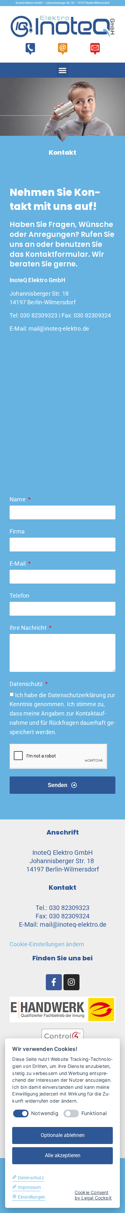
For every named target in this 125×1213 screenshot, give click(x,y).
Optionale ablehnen (63, 1135)
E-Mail (18, 563)
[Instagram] (71, 982)
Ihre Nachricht (29, 627)
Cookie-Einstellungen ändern (47, 944)
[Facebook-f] (54, 982)
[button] (62, 70)
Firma (17, 531)
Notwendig (44, 1113)
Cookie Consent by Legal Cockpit (93, 1195)
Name (18, 499)
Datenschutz (27, 683)
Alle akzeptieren (62, 1155)
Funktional (94, 1113)
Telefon (19, 595)
